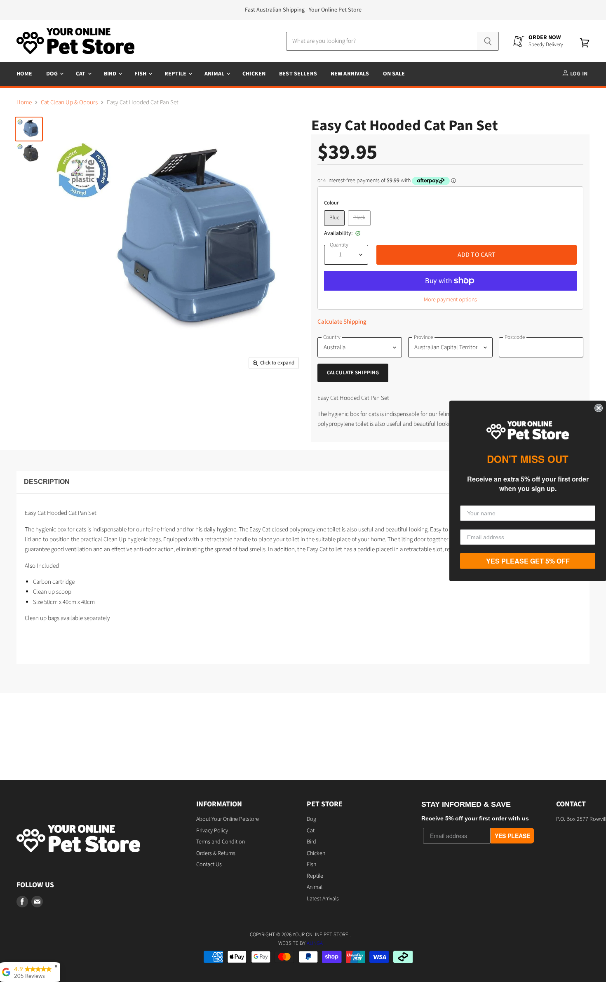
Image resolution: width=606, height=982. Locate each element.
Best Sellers (298, 74)
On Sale (394, 74)
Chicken (253, 74)
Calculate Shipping (341, 321)
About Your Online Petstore (227, 819)
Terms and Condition (220, 842)
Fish (141, 74)
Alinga (315, 943)
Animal (214, 74)
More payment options (450, 299)
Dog (52, 74)
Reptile (176, 74)
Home (24, 74)
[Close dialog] (598, 408)
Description (47, 481)
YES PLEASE (512, 836)
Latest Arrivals (323, 899)
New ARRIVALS (350, 74)
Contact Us (209, 864)
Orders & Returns (215, 853)
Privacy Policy (212, 831)
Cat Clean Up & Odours (69, 102)
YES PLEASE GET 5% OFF (528, 561)
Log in (578, 74)
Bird (111, 74)
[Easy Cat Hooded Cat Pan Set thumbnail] (29, 129)
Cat (81, 74)
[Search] (488, 41)
